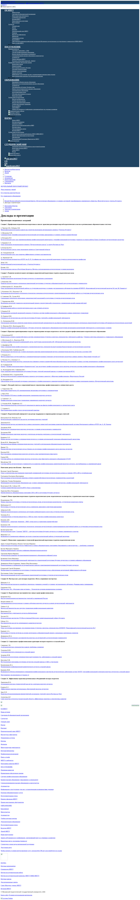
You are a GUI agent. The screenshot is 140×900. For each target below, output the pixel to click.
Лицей (7, 173)
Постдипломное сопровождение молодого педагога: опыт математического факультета (29, 454)
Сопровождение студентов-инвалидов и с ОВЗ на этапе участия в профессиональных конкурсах (32, 516)
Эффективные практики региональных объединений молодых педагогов (24, 689)
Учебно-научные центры (9, 818)
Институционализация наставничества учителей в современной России (24, 598)
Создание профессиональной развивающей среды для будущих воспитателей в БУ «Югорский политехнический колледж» (41, 342)
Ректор (3, 725)
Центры (3, 741)
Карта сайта (4, 895)
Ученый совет (5, 721)
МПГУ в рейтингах (7, 760)
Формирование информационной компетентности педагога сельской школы (26, 667)
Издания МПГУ (6, 888)
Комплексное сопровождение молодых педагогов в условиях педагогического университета (31, 429)
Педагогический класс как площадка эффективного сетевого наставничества (26, 254)
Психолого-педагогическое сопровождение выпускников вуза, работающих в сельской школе (31, 657)
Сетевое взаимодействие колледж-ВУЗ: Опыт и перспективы (21, 488)
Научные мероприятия (8, 866)
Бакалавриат (5, 809)
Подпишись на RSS (8, 1)
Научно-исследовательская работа (12, 872)
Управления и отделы (8, 738)
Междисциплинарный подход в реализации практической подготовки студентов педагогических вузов (34, 575)
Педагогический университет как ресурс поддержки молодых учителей (24, 419)
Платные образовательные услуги (12, 792)
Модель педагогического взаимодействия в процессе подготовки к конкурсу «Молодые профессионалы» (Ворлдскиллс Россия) (42, 376)
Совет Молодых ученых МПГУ (11, 885)
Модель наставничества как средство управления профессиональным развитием (27, 608)
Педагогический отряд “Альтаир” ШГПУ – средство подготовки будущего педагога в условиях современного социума (39, 531)
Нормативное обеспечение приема (12, 773)
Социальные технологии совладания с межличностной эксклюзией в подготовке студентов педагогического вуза (38, 298)
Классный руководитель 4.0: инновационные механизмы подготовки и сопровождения (29, 390)
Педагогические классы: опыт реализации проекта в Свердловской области (25, 249)
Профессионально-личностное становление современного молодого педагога (26, 400)
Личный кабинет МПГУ (36, 3)
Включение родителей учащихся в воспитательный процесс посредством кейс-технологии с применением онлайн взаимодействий (44, 303)
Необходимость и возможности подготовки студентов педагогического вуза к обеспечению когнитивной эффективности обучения (43, 570)
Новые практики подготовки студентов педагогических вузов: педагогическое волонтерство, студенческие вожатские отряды (42, 502)
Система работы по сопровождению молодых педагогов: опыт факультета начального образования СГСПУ (36, 459)
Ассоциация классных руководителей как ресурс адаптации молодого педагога (27, 684)
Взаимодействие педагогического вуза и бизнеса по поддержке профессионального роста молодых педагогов (36, 449)
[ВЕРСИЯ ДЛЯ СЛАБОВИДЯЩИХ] (11, 159)
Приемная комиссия (7, 770)
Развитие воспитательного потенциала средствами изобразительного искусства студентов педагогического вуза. (37, 512)
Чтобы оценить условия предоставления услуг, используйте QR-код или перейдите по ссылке (31, 851)
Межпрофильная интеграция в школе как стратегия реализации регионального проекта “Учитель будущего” (36, 230)
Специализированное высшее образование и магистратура (20, 783)
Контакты (8, 183)
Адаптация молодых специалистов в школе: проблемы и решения (22, 647)
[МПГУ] (4, 5)
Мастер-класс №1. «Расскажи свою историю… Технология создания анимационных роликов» (31, 589)
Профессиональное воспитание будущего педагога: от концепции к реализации (27, 278)
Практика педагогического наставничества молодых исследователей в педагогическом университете (34, 638)
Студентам (8, 176)
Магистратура (5, 812)
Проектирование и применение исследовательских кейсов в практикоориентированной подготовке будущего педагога (40, 565)
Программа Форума (11, 206)
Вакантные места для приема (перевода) (14, 841)
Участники (8, 207)
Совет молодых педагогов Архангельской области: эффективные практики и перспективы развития (33, 699)
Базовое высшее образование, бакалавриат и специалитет (19, 780)
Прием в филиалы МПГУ (9, 799)
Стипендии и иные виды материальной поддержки (17, 844)
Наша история (5, 712)
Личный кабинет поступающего (14, 3)
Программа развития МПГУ (10, 763)
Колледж (7, 171)
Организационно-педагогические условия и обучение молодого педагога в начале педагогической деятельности (37, 603)
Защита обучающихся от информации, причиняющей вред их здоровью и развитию (28, 838)
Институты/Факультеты (12, 169)
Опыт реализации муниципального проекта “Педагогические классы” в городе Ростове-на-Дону (32, 244)
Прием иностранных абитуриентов (12, 802)
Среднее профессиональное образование (14, 776)
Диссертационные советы (9, 882)
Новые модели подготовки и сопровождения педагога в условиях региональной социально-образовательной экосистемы (40, 439)
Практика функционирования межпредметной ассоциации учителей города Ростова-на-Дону (31, 694)
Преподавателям (10, 179)
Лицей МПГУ (5, 831)
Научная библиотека (7, 751)
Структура (4, 718)
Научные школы (6, 879)
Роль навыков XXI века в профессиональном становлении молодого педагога (26, 395)
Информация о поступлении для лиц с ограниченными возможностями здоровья (27, 789)
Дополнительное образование (10, 821)
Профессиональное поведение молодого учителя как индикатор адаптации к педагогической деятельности (36, 434)
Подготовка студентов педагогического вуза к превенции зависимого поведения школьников (31, 507)
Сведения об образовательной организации (15, 715)
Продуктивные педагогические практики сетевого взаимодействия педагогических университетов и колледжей (37, 478)
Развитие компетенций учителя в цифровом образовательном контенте (24, 550)
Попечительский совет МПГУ (10, 731)
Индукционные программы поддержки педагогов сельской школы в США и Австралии (29, 662)
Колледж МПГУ (6, 828)
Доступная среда (6, 847)
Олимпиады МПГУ (7, 869)
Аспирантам (9, 178)
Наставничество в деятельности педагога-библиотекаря (19, 613)
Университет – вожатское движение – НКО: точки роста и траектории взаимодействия (29, 521)
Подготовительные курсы (9, 796)
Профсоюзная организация (9, 754)
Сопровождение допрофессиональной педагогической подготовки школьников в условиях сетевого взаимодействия (39, 234)
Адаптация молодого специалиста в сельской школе (18, 652)
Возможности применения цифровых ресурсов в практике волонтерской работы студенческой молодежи (35, 536)
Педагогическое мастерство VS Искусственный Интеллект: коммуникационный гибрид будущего (33, 618)
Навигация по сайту (9, 6)
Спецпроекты (9, 181)
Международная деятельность (10, 747)
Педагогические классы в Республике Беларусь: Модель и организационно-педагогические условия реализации (37, 269)
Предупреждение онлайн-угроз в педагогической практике (20, 410)
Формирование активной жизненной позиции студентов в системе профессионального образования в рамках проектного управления (44, 313)
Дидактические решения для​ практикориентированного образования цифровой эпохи (29, 555)
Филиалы (4, 744)
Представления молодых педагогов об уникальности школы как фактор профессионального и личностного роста (38, 405)
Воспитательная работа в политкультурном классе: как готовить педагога (25, 308)
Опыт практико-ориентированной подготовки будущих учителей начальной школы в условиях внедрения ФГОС (38, 371)
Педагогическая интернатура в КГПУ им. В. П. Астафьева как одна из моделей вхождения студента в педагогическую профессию (43, 259)
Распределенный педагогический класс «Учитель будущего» (20, 264)
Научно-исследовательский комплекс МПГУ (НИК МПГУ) (20, 876)
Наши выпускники (7, 834)
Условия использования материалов (20, 895)
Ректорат (4, 728)
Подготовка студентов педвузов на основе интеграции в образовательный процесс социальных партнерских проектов (39, 633)
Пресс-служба (5, 757)
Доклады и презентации (12, 209)
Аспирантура (5, 786)
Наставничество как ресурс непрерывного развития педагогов (21, 623)
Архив (7, 211)
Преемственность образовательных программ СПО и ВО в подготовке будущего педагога (30, 492)
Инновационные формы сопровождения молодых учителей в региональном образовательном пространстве (36, 444)
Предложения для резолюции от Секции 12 (15, 675)
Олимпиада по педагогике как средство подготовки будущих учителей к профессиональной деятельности (35, 318)
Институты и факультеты (9, 734)
